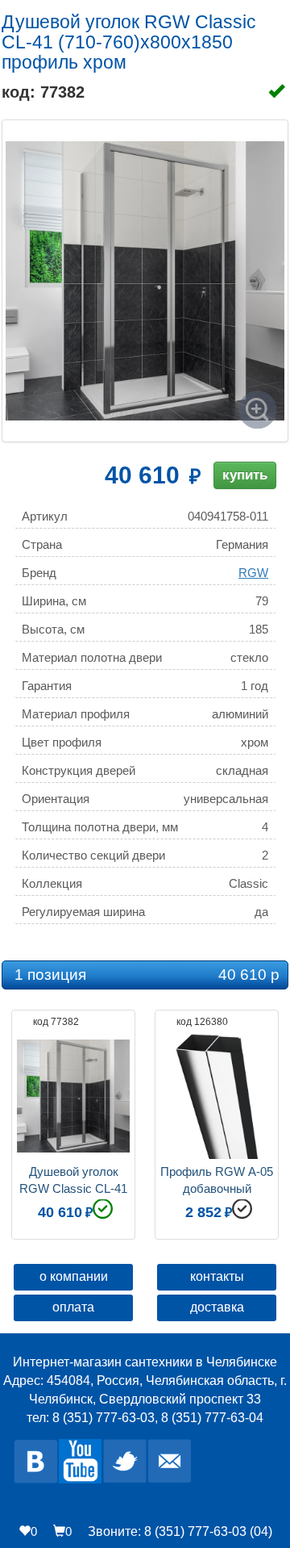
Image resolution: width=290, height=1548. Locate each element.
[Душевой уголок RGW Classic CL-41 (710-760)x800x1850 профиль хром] (145, 280)
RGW (253, 572)
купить (244, 475)
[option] (73, 1123)
